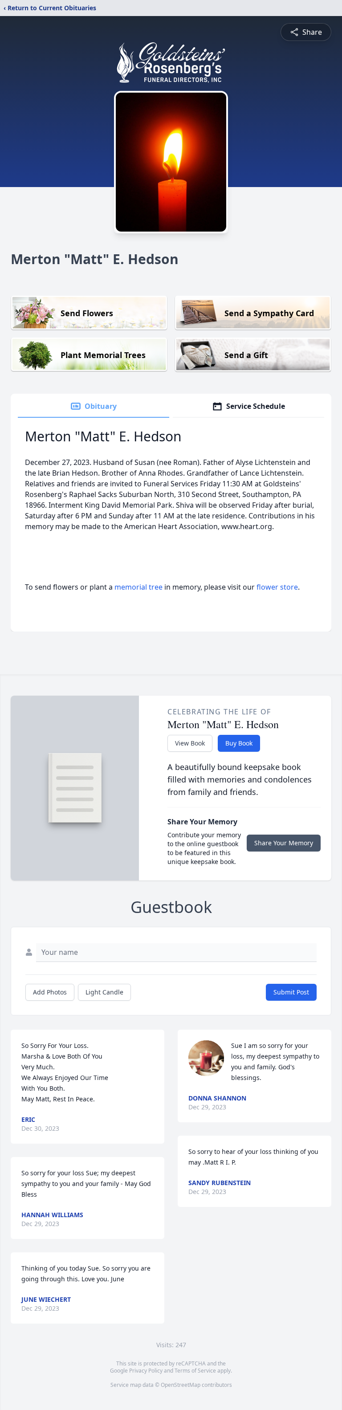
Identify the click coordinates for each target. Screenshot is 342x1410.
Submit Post (291, 992)
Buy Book (238, 743)
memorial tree (138, 587)
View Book (190, 743)
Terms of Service (195, 1370)
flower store (277, 587)
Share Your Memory (283, 843)
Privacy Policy (146, 1370)
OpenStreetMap (180, 1385)
